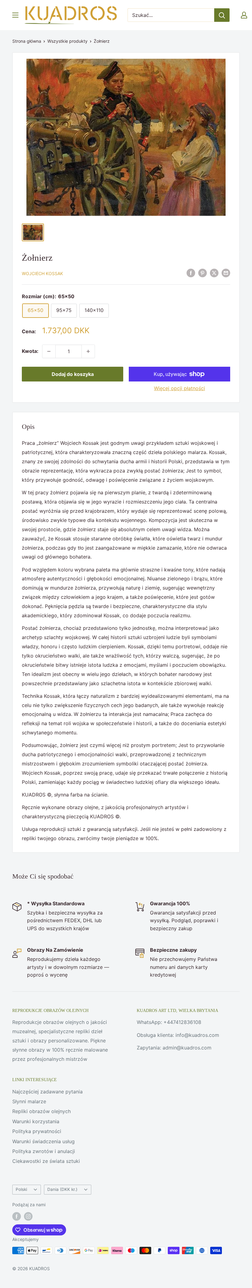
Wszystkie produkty (67, 41)
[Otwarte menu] (15, 15)
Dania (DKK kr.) (62, 1189)
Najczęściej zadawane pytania (47, 1091)
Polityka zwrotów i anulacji (43, 1151)
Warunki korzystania (35, 1121)
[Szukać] (222, 15)
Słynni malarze (29, 1101)
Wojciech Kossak (42, 273)
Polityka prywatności (36, 1131)
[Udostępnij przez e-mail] (226, 273)
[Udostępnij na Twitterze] (214, 273)
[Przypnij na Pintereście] (202, 273)
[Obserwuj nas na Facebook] (16, 1216)
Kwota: (30, 351)
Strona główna (26, 41)
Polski (21, 1189)
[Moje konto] (244, 15)
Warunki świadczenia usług (43, 1141)
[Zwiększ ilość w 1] (88, 351)
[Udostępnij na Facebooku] (191, 273)
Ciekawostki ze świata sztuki (46, 1161)
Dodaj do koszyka (73, 374)
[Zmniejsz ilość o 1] (48, 351)
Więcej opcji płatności (179, 388)
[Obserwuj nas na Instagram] (28, 1216)
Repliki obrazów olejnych (41, 1111)
